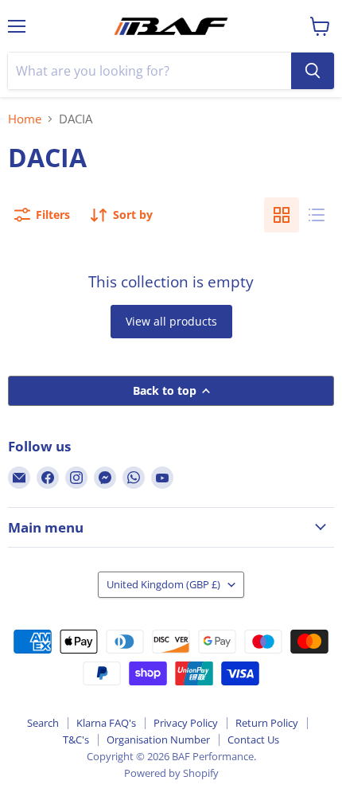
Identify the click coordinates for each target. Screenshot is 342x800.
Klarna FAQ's (106, 723)
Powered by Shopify (171, 773)
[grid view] (281, 214)
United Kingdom (163, 584)
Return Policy (266, 723)
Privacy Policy (186, 723)
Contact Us (253, 739)
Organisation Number (158, 739)
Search (43, 723)
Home (24, 119)
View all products (171, 321)
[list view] (316, 214)
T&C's (76, 739)
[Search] (312, 71)
